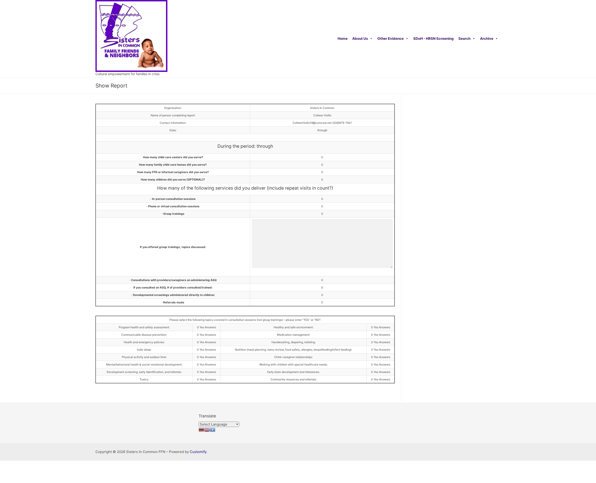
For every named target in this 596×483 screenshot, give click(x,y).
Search (464, 38)
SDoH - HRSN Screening (433, 38)
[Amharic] (201, 431)
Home (343, 38)
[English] (207, 431)
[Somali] (212, 431)
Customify (198, 451)
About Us (360, 38)
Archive (486, 38)
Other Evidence (390, 38)
